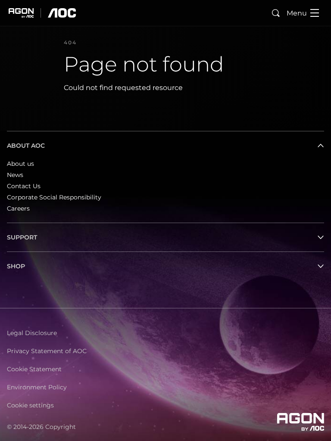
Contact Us (24, 186)
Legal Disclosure (32, 333)
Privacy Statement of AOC (47, 351)
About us (20, 164)
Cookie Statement (34, 369)
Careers (18, 208)
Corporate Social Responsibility (54, 197)
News (15, 175)
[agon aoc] (42, 13)
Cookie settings (30, 405)
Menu (297, 13)
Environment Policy (37, 387)
